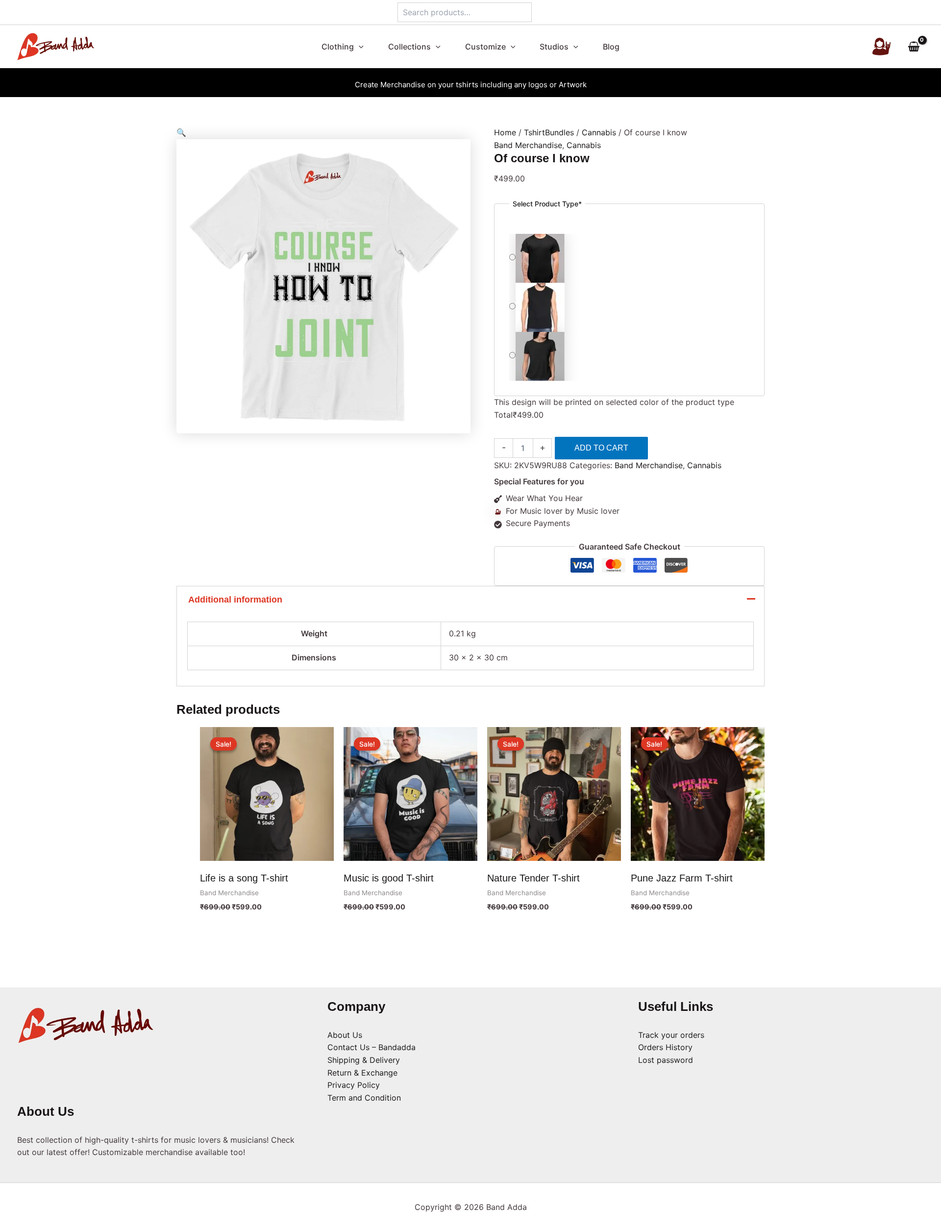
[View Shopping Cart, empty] (913, 47)
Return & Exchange (362, 1073)
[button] (363, 46)
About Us (344, 1035)
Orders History (665, 1047)
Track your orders (671, 1035)
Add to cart (601, 448)
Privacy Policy (353, 1085)
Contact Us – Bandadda (371, 1047)
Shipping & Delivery (363, 1060)
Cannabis (599, 132)
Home (505, 132)
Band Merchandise (528, 145)
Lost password (665, 1060)
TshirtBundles (549, 132)
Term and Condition (364, 1098)
